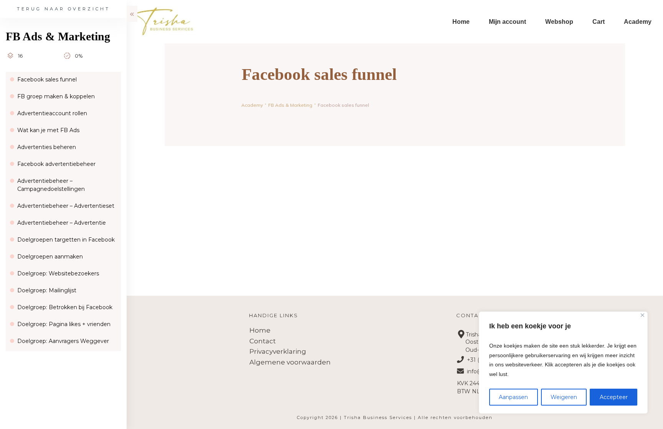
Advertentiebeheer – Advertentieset (65, 205)
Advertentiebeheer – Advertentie (61, 222)
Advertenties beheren (46, 147)
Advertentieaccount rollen (52, 113)
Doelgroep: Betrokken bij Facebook (64, 307)
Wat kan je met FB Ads (48, 130)
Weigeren (564, 397)
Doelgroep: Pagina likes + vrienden (63, 324)
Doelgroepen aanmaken (50, 256)
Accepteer (614, 397)
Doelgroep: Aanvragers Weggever (63, 341)
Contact (262, 341)
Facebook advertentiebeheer (56, 164)
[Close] (642, 315)
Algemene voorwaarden (290, 362)
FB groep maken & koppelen (56, 96)
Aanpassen (513, 397)
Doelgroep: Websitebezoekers (58, 273)
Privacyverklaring (277, 351)
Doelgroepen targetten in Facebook (66, 239)
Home (259, 330)
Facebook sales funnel (47, 79)
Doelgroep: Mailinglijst (46, 290)
